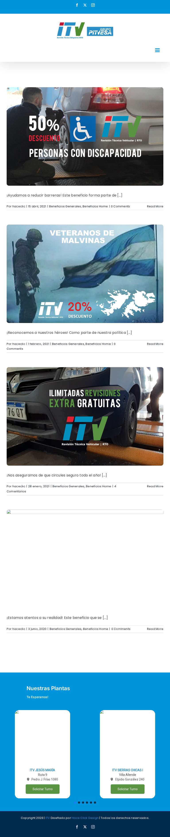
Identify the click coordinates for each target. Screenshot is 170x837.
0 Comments (120, 206)
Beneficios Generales (65, 206)
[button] (42, 754)
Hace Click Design (85, 818)
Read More (155, 206)
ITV (48, 818)
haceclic (18, 206)
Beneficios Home (95, 206)
